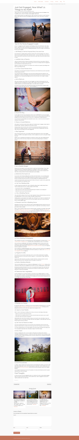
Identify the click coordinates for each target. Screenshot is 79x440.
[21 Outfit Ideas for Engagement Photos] (45, 395)
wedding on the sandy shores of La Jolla (26, 209)
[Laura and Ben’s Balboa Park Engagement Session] (32, 395)
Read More (16, 406)
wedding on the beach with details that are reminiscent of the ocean (30, 306)
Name (14, 427)
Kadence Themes (28, 438)
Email (27, 427)
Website (41, 427)
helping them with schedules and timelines (35, 245)
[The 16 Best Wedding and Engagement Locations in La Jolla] (19, 395)
